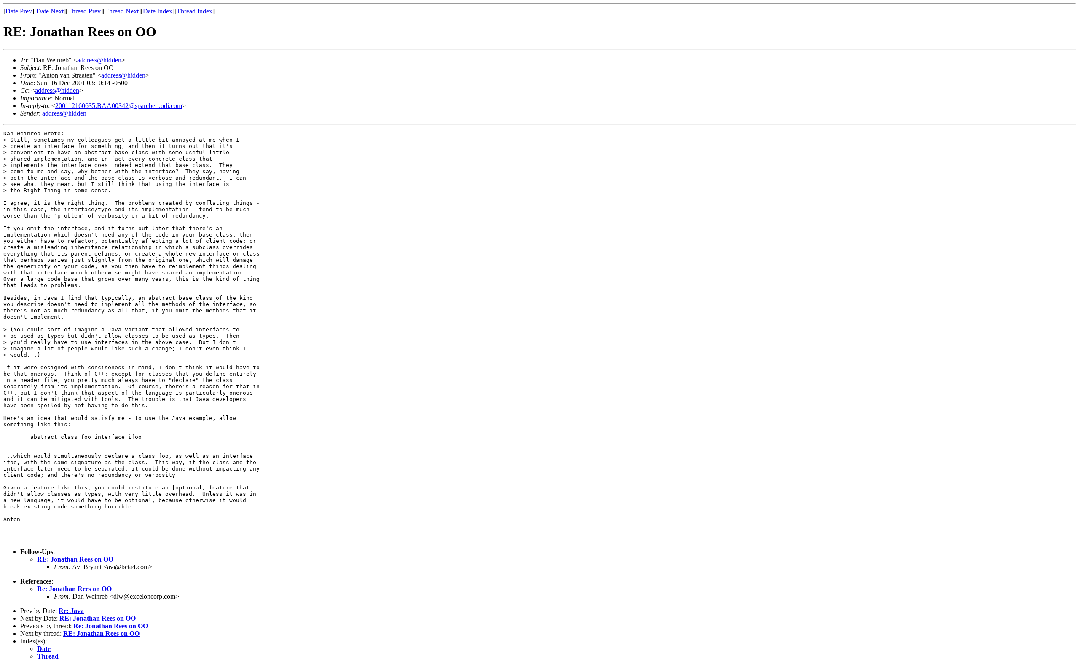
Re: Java (71, 610)
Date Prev (18, 11)
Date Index (157, 11)
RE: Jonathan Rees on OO (75, 559)
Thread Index (194, 11)
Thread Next (122, 11)
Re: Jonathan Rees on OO (74, 588)
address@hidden (99, 60)
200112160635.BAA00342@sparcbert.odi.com (118, 105)
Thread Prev (84, 11)
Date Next (50, 11)
